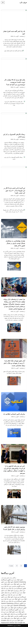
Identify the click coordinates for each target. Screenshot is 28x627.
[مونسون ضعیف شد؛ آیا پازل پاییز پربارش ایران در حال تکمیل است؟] (14, 514)
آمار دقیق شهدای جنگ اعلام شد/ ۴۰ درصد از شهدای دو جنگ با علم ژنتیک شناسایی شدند (14, 363)
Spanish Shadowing (20, 582)
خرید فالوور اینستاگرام (7, 580)
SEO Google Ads (20, 622)
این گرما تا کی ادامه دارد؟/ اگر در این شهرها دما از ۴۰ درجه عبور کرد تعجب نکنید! (14, 190)
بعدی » (11, 565)
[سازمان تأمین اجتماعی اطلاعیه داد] (14, 401)
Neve (19, 625)
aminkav (22, 36)
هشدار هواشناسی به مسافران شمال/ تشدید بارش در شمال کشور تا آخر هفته (15, 243)
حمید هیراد (17, 597)
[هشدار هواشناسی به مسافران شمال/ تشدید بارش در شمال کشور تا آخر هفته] (14, 228)
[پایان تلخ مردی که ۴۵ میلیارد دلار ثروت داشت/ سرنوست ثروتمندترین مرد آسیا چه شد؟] (14, 67)
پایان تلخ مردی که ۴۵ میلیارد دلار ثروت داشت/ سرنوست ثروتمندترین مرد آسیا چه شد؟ (14, 82)
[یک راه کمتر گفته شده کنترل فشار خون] (14, 19)
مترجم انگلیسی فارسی (18, 586)
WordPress (10, 625)
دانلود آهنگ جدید (10, 612)
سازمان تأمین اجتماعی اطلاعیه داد (14, 414)
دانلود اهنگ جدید (18, 580)
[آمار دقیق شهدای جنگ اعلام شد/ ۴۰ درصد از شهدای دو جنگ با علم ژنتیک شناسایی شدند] (14, 348)
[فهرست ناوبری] (3, 2)
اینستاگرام (21, 614)
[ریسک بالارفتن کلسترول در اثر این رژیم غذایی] (14, 122)
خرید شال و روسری (19, 590)
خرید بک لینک (7, 586)
